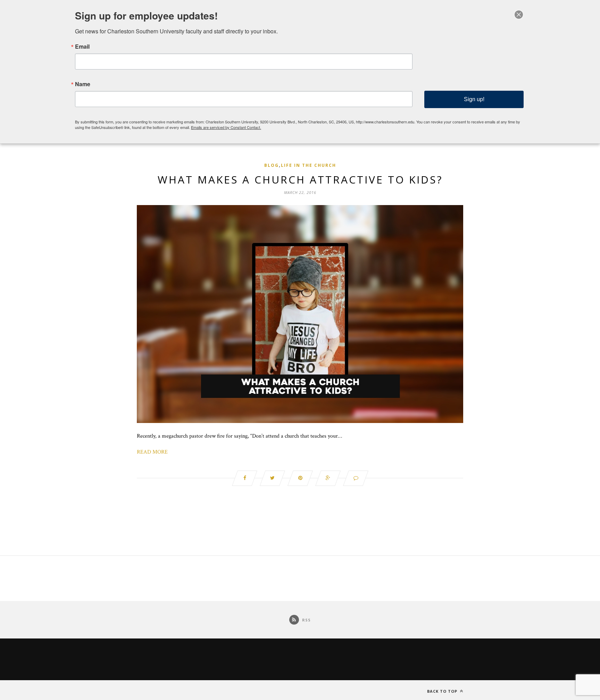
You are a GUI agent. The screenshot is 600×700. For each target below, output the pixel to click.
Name (82, 84)
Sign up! (474, 99)
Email (82, 46)
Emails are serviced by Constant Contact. (226, 127)
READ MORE (152, 452)
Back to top (443, 691)
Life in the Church (308, 165)
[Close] (519, 14)
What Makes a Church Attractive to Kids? (300, 179)
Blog (271, 165)
